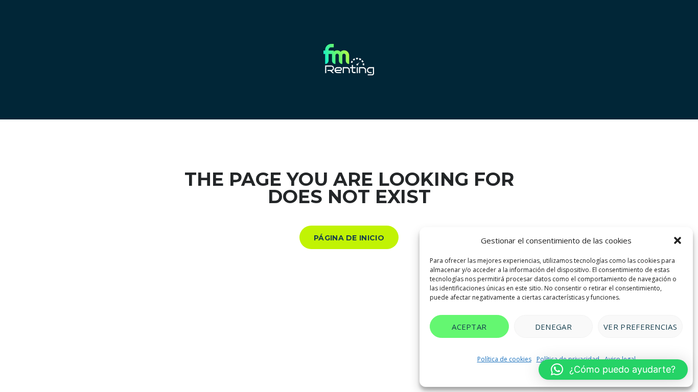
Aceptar (469, 327)
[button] (677, 240)
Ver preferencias (640, 327)
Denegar (553, 327)
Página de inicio (349, 237)
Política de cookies (504, 359)
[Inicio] (349, 59)
